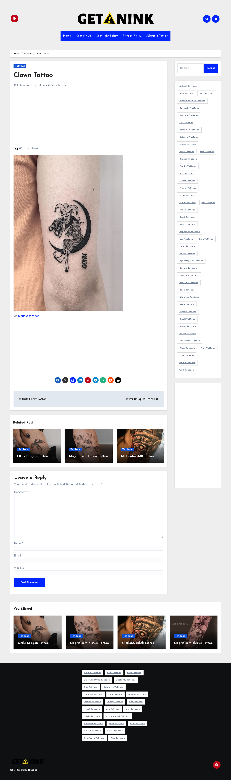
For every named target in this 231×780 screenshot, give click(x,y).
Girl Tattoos (208, 202)
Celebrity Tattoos (189, 130)
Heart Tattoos (187, 224)
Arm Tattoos (186, 93)
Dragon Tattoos (188, 159)
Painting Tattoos (189, 275)
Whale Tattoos (187, 362)
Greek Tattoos (187, 210)
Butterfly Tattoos (189, 108)
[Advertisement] (89, 119)
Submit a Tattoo (157, 36)
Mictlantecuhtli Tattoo (137, 456)
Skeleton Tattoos (189, 297)
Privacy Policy (132, 36)
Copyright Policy (107, 36)
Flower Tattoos (188, 188)
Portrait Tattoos (188, 282)
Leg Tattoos (186, 239)
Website (19, 567)
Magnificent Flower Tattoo (88, 456)
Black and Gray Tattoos (192, 100)
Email (18, 555)
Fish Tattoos (186, 173)
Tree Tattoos (186, 355)
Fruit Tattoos (187, 195)
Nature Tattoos (188, 268)
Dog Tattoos (207, 151)
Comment (21, 492)
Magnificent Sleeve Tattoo (193, 643)
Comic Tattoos (187, 144)
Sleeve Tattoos (188, 311)
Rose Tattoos (187, 290)
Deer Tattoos (186, 151)
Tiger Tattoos (187, 348)
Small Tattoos (187, 319)
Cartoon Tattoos (188, 115)
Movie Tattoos (187, 253)
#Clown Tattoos (57, 85)
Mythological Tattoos (191, 261)
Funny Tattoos (187, 202)
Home (67, 36)
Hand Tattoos (187, 217)
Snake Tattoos (187, 326)
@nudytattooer (28, 316)
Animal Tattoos (188, 86)
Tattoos (20, 66)
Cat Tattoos (186, 122)
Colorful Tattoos (188, 137)
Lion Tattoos (206, 239)
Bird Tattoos (207, 93)
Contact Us (83, 36)
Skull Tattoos (186, 304)
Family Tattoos (187, 166)
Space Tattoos (187, 333)
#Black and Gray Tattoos (32, 85)
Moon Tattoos (187, 246)
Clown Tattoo (33, 75)
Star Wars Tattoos (189, 341)
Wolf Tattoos (186, 370)
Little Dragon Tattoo (32, 456)
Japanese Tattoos (189, 231)
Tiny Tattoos (208, 348)
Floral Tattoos (187, 181)
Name (18, 543)
